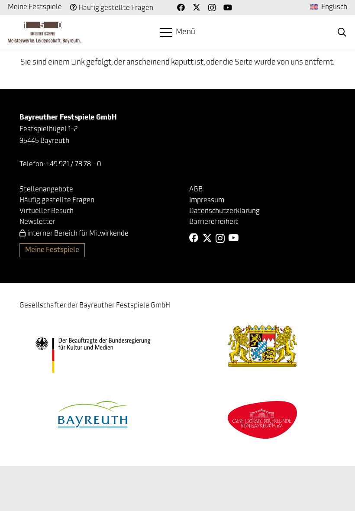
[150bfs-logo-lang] (44, 32)
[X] (196, 7)
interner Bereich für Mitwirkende (78, 233)
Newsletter (37, 222)
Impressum (206, 200)
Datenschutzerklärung (224, 211)
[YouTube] (227, 7)
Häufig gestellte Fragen (115, 8)
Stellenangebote (46, 189)
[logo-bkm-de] (92, 355)
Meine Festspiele (35, 7)
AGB (196, 189)
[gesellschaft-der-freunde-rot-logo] (262, 420)
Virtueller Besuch (46, 211)
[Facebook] (181, 7)
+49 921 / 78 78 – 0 (73, 164)
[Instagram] (212, 7)
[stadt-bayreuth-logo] (92, 414)
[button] (178, 32)
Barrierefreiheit (213, 222)
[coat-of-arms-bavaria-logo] (262, 346)
